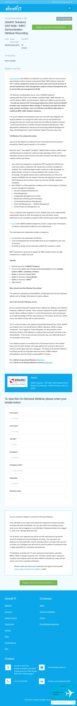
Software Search (11, 618)
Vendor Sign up (10, 643)
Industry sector (15, 491)
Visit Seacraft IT (10, 2)
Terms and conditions (47, 612)
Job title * (13, 439)
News (7, 637)
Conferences (9, 624)
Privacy (42, 618)
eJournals (8, 612)
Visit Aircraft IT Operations (61, 2)
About (42, 606)
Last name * (14, 426)
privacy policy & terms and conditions (27, 569)
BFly (14, 224)
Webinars (8, 606)
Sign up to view (15, 78)
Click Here (41, 360)
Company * (14, 452)
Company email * (16, 465)
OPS (6, 649)
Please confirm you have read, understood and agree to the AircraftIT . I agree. (38, 568)
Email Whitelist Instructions (49, 624)
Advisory (8, 630)
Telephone (14, 478)
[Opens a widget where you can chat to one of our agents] (63, 694)
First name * (14, 413)
